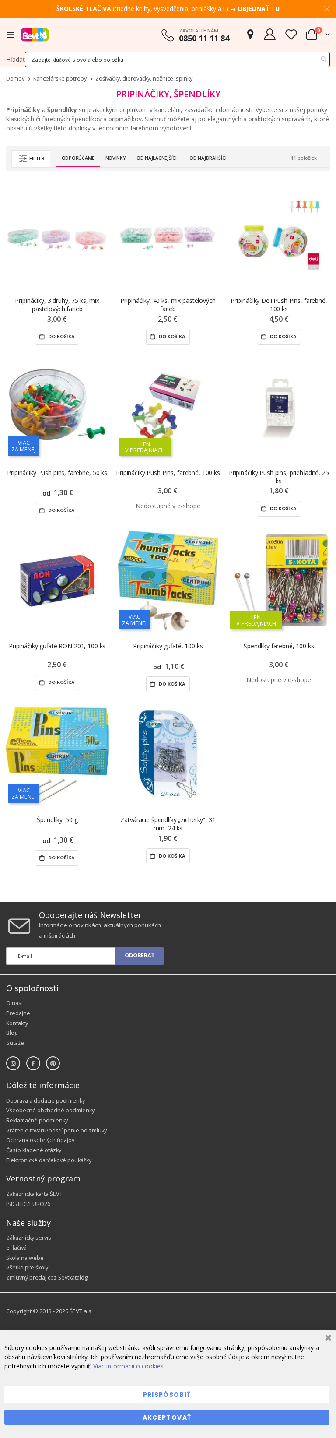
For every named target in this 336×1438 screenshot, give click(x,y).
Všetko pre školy (27, 1267)
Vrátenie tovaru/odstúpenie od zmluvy (56, 1130)
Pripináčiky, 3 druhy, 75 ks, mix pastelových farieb (57, 304)
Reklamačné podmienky (37, 1120)
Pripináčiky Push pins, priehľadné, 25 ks (279, 476)
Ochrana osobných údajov (40, 1140)
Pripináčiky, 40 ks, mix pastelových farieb (167, 304)
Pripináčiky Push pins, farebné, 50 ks (57, 472)
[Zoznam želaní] (291, 34)
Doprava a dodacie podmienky (45, 1100)
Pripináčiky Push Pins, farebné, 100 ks (168, 472)
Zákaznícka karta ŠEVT (34, 1194)
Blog (12, 1033)
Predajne (18, 1013)
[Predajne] (250, 34)
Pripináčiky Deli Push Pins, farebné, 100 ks (279, 304)
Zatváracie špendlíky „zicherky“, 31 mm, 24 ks (167, 824)
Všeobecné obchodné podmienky (50, 1110)
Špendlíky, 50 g (57, 820)
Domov (15, 78)
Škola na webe (25, 1258)
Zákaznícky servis (28, 1237)
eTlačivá (16, 1248)
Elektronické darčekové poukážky (48, 1160)
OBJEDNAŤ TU (259, 8)
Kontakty (17, 1023)
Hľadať (15, 59)
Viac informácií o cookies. (129, 1366)
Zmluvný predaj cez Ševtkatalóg (47, 1277)
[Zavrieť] (327, 1339)
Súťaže (15, 1043)
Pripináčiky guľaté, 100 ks (168, 646)
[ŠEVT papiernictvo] (34, 34)
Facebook (33, 1063)
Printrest (53, 1063)
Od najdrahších (208, 158)
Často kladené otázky (33, 1150)
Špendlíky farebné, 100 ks (279, 646)
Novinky (115, 158)
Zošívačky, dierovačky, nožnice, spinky (143, 79)
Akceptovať (167, 1417)
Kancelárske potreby (60, 79)
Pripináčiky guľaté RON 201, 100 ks (57, 646)
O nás (13, 1003)
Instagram (13, 1063)
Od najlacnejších (157, 158)
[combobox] (177, 59)
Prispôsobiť (167, 1394)
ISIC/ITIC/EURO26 (28, 1204)
